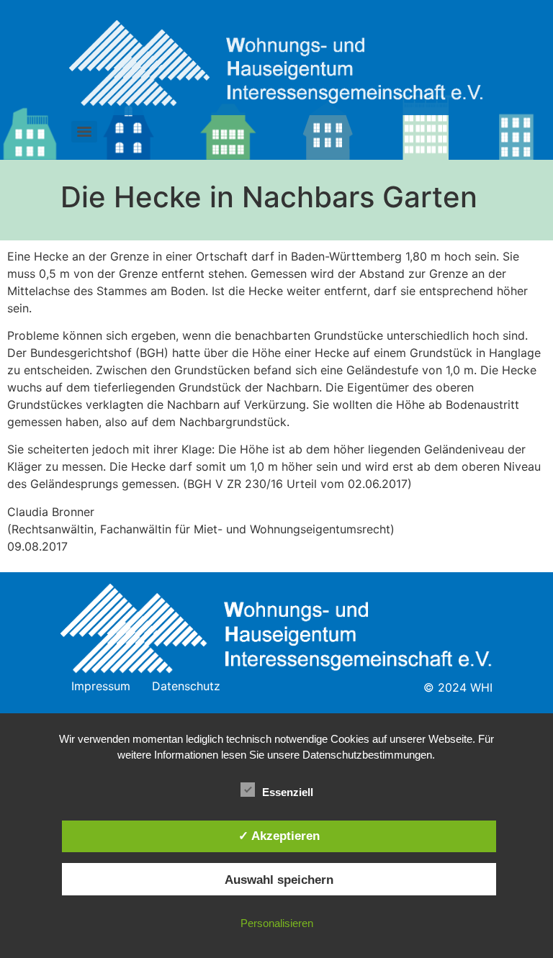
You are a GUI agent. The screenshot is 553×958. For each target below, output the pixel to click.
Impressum (100, 686)
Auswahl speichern (279, 879)
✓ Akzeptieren (279, 835)
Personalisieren (276, 923)
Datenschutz (186, 686)
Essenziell (287, 792)
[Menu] (84, 132)
